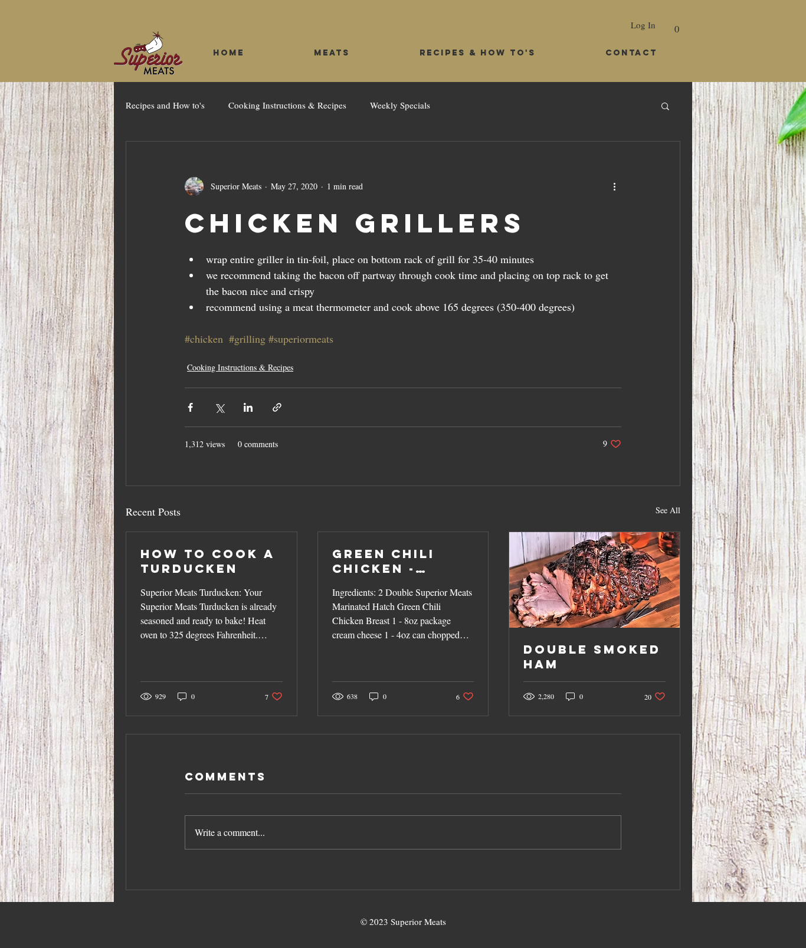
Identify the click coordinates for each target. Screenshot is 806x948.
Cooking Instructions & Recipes (287, 105)
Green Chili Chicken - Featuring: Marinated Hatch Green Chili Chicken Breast (392, 561)
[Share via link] (277, 407)
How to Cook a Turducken (207, 561)
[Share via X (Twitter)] (219, 407)
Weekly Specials (400, 105)
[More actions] (614, 186)
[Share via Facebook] (190, 407)
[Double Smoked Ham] (594, 580)
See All (668, 510)
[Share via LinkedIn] (248, 407)
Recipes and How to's (165, 105)
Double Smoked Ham (592, 656)
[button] (676, 24)
